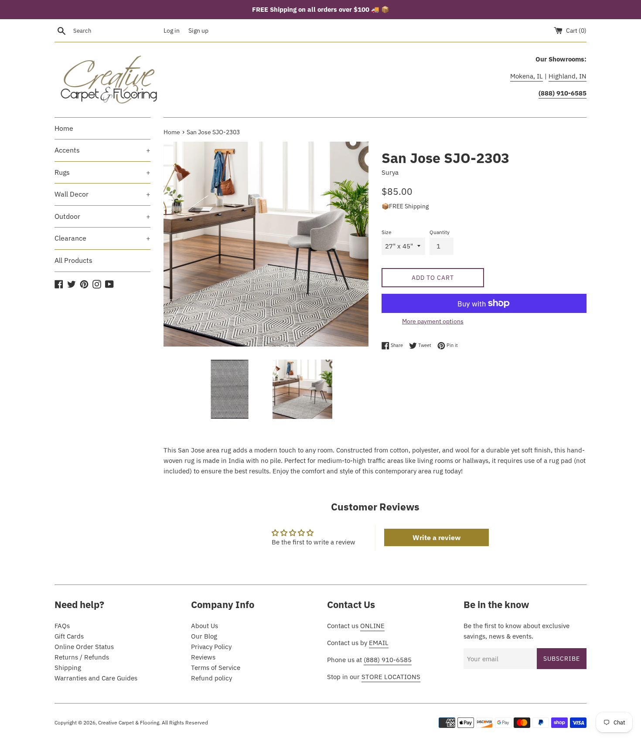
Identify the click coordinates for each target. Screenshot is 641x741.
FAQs (62, 626)
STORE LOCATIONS (390, 677)
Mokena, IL (526, 76)
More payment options (433, 321)
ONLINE (372, 626)
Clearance (102, 238)
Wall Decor (102, 194)
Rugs (102, 172)
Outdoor (102, 216)
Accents (102, 150)
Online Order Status (84, 646)
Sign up (198, 30)
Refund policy (211, 678)
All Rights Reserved (185, 722)
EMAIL (379, 643)
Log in (172, 30)
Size (387, 232)
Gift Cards (69, 636)
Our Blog (204, 636)
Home (64, 128)
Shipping (68, 667)
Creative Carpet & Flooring (128, 722)
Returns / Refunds (82, 657)
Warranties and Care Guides (96, 678)
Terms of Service (215, 667)
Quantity (440, 232)
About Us (204, 626)
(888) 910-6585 (388, 660)
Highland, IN (567, 76)
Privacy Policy (211, 646)
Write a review (436, 537)
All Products (73, 260)
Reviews (203, 657)
